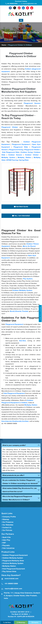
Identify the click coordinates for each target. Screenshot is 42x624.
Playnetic (6, 545)
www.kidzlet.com (11, 578)
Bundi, (12, 311)
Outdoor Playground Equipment (15, 555)
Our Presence (7, 522)
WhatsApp (21, 622)
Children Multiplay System (12, 563)
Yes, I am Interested (22, 216)
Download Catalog (21, 1)
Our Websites (7, 525)
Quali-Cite (6, 537)
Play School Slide (9, 571)
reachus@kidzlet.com (30, 3)
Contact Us (6, 527)
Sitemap (5, 519)
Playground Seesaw (32, 103)
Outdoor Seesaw (15, 155)
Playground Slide (21, 147)
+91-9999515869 (12, 3)
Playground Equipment (21, 144)
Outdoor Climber (32, 155)
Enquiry (35, 622)
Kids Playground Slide (10, 152)
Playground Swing (16, 149)
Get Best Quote (22, 207)
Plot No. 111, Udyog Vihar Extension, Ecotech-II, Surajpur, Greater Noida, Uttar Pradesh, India (22, 595)
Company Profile (9, 517)
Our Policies (7, 530)
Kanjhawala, (17, 421)
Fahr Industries (8, 548)
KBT (4, 543)
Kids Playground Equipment (14, 393)
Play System (27, 279)
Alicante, (18, 311)
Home (4, 45)
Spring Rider (24, 160)
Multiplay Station (24, 157)
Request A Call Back (40, 313)
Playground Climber (9, 127)
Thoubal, (25, 311)
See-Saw (22, 340)
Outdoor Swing (27, 152)
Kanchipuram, (6, 421)
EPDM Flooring (12, 160)
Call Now (7, 622)
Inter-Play (6, 540)
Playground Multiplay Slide (13, 561)
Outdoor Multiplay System (22, 290)
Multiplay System (8, 157)
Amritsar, (25, 421)
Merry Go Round (29, 246)
